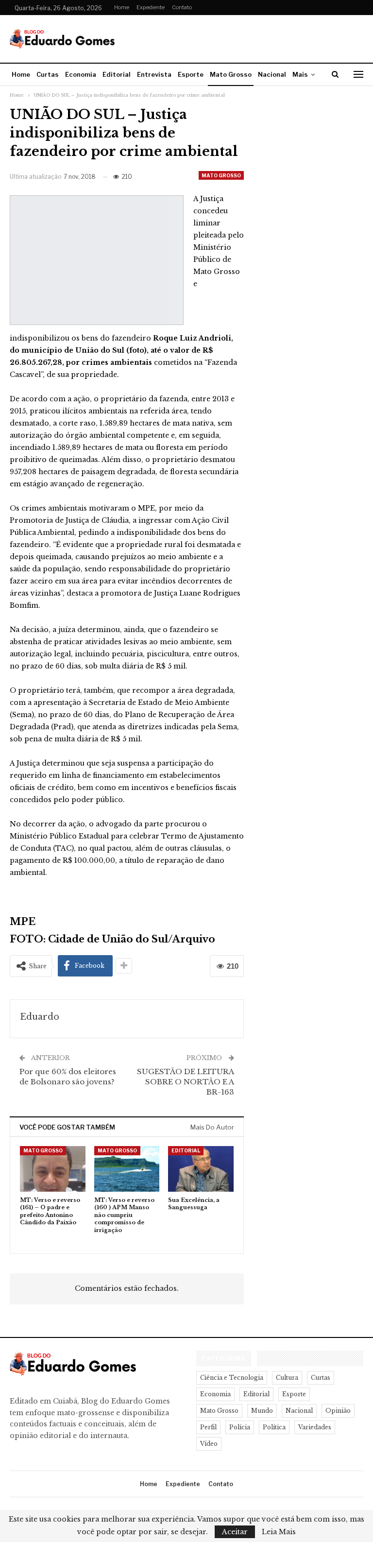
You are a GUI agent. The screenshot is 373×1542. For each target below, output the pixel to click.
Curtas (47, 74)
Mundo (262, 1410)
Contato (182, 7)
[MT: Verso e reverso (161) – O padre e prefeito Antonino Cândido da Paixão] (52, 1169)
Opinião (338, 1410)
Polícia (239, 1427)
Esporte (190, 74)
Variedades (314, 1427)
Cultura (287, 1377)
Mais (300, 74)
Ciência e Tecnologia (231, 1377)
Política (274, 1427)
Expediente (150, 7)
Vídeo (209, 1443)
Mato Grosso (231, 74)
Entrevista (154, 74)
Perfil (208, 1427)
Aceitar (235, 1531)
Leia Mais (279, 1531)
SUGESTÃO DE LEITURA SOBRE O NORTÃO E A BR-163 (185, 1082)
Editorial (116, 74)
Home (121, 7)
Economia (80, 74)
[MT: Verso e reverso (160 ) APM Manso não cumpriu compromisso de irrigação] (127, 1169)
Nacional (272, 74)
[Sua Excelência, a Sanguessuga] (201, 1169)
